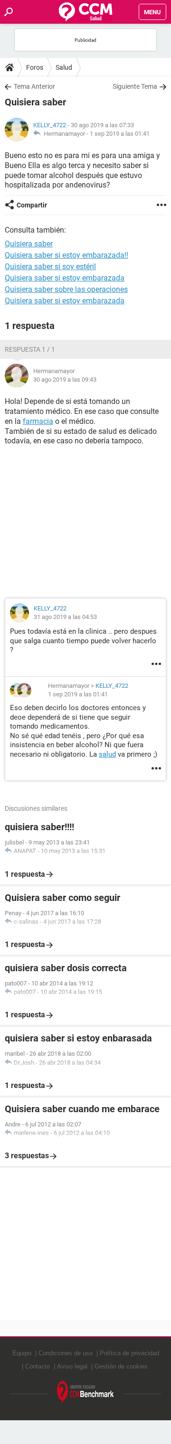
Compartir (32, 205)
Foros (34, 67)
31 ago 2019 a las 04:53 (65, 616)
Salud (64, 67)
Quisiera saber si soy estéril (50, 266)
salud (107, 754)
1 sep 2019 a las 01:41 (120, 133)
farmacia (38, 421)
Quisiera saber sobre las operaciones (66, 289)
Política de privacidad (129, 1353)
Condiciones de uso (65, 1353)
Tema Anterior (34, 86)
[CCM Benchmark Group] (86, 1392)
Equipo (21, 1353)
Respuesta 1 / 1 (30, 349)
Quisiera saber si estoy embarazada (64, 277)
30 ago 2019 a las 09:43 (64, 379)
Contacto (37, 1366)
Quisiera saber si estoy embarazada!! (66, 255)
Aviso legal (72, 1366)
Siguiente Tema (135, 86)
